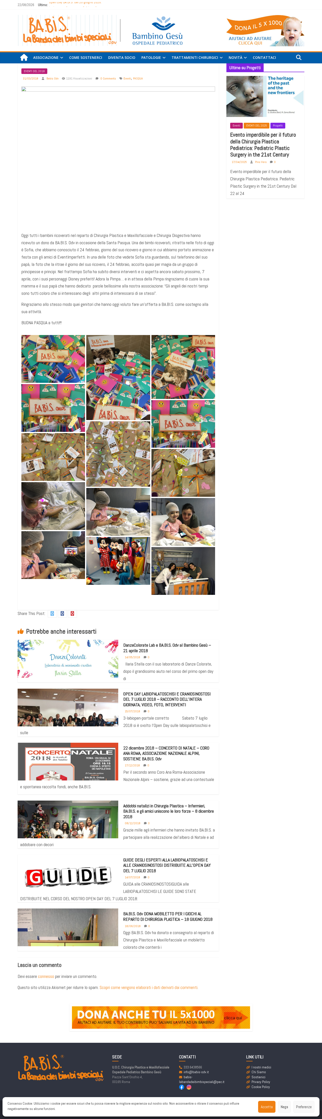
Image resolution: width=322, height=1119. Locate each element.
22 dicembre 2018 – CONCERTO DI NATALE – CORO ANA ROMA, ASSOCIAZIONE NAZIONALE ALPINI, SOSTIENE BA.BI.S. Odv (166, 753)
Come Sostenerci (85, 57)
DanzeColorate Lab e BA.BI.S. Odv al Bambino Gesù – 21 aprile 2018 (167, 647)
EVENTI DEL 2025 (256, 125)
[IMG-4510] (183, 367)
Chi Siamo (259, 1072)
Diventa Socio (121, 57)
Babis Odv (53, 78)
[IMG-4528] (118, 454)
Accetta (267, 1106)
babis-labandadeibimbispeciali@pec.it (201, 1079)
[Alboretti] (118, 561)
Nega (284, 1106)
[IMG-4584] (183, 522)
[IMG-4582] (53, 506)
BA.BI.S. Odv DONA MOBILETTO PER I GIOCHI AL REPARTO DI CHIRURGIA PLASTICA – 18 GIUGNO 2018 (168, 916)
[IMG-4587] (183, 571)
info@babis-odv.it (196, 1072)
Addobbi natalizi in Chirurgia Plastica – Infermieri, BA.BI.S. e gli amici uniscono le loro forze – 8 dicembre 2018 (168, 811)
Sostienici (258, 1077)
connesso (46, 976)
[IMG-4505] (53, 359)
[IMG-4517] (53, 408)
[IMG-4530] (183, 473)
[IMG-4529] (53, 457)
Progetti (278, 125)
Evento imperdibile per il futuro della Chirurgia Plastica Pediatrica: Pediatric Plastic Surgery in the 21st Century (263, 144)
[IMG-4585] (53, 555)
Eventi (127, 78)
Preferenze (304, 1106)
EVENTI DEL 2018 (34, 71)
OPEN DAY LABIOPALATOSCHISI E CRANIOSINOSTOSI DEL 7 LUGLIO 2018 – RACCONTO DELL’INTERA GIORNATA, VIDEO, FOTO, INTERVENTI (167, 699)
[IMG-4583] (118, 512)
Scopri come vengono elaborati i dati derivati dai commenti (148, 987)
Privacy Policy (261, 1082)
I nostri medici (261, 1067)
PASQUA (138, 78)
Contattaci (264, 57)
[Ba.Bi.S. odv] (24, 57)
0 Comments (108, 78)
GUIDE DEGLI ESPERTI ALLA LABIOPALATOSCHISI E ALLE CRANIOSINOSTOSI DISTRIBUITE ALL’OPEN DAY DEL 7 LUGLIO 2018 (167, 865)
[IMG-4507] (118, 377)
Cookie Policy (261, 1087)
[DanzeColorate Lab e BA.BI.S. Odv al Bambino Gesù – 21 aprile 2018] (68, 662)
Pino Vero (261, 162)
